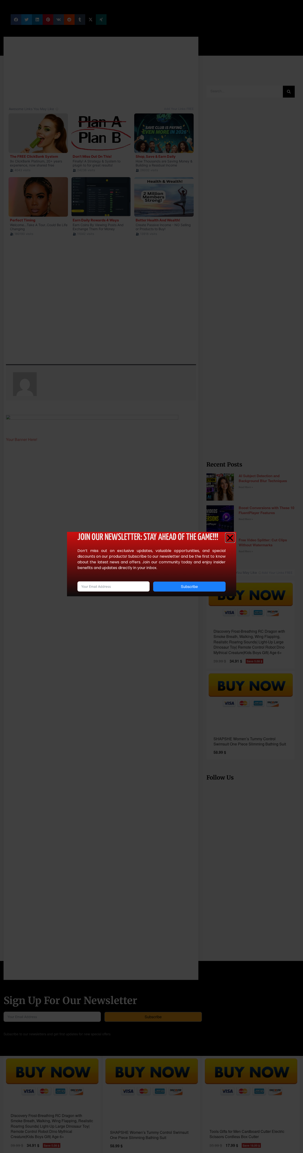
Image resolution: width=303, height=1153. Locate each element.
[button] (230, 538)
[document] (151, 576)
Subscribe (189, 586)
